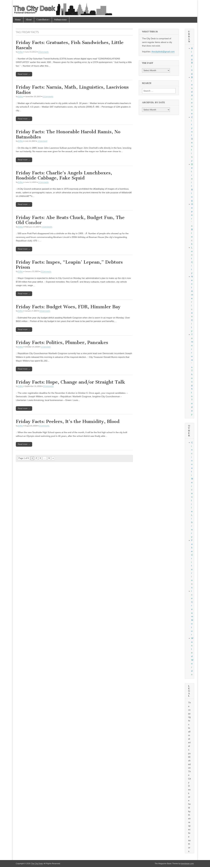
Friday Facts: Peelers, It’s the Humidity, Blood (68, 421)
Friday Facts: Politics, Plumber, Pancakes (62, 342)
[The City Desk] (105, 8)
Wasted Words (192, 656)
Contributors (43, 19)
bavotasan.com (187, 864)
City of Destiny (192, 139)
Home (18, 19)
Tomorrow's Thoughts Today (192, 374)
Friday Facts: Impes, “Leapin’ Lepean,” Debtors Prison (69, 264)
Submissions (60, 19)
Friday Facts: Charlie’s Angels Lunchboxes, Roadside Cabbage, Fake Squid (64, 175)
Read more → (24, 74)
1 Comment (42, 141)
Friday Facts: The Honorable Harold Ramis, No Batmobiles (68, 134)
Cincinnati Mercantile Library (192, 489)
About (29, 19)
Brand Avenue (192, 95)
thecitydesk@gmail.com (163, 51)
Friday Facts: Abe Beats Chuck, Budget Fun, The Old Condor (70, 220)
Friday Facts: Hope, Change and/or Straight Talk (70, 382)
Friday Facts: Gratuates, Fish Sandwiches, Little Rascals (69, 45)
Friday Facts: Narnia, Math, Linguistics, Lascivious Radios (72, 89)
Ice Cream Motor (192, 613)
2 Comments (47, 227)
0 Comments (43, 52)
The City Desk (37, 864)
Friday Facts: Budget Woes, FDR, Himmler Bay (68, 307)
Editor (20, 52)
